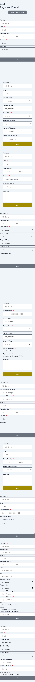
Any (22, 356)
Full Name (3, 20)
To (1, 573)
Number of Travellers (10, 128)
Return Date (4, 585)
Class (2, 607)
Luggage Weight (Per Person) (9, 611)
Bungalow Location (9, 120)
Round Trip (13, 605)
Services (3, 40)
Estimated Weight (9, 183)
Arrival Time (7, 113)
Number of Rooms (6, 666)
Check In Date (7, 98)
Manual (16, 356)
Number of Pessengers (7, 591)
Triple (17, 674)
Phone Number (5, 33)
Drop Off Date (4, 240)
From (2, 567)
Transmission (7, 354)
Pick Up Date (4, 227)
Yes (6, 351)
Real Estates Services (10, 466)
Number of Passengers (7, 389)
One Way (4, 605)
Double (10, 674)
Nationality (3, 549)
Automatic (8, 356)
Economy (13, 609)
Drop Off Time (4, 246)
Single (4, 674)
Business (4, 609)
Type (2, 603)
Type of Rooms (5, 672)
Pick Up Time (4, 233)
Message (3, 46)
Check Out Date (8, 105)
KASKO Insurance (9, 348)
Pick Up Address (5, 253)
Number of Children (6, 396)
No (10, 351)
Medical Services (5, 516)
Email (2, 26)
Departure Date (5, 579)
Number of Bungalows (10, 135)
